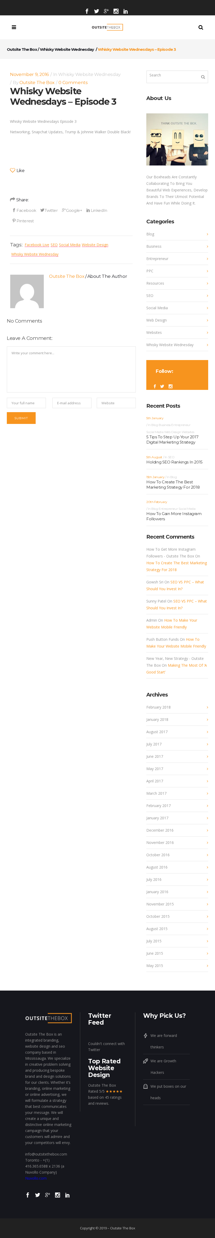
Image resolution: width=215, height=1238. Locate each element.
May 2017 (154, 768)
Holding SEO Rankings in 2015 (174, 462)
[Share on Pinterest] (23, 220)
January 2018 (157, 719)
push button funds (162, 639)
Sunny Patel (156, 601)
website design (95, 244)
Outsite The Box (22, 49)
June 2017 (154, 756)
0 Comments (73, 82)
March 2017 (156, 793)
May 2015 (154, 965)
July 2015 (154, 940)
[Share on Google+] (72, 210)
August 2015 (157, 928)
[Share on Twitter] (49, 210)
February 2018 (158, 707)
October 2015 (158, 916)
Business (154, 246)
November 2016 (160, 842)
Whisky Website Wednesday (67, 49)
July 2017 (154, 744)
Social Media (69, 244)
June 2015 (154, 953)
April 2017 (154, 780)
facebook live (37, 244)
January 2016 (157, 891)
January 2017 (157, 817)
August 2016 (157, 867)
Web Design (156, 320)
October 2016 (158, 854)
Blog (150, 233)
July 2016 (154, 879)
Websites (154, 332)
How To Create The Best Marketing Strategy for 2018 (173, 484)
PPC (149, 270)
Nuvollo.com (36, 1178)
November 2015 (160, 904)
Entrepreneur (157, 258)
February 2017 (158, 805)
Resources (155, 283)
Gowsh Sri (154, 581)
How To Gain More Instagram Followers (174, 516)
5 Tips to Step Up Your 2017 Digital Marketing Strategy (172, 439)
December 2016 (160, 830)
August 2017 (157, 731)
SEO (54, 244)
